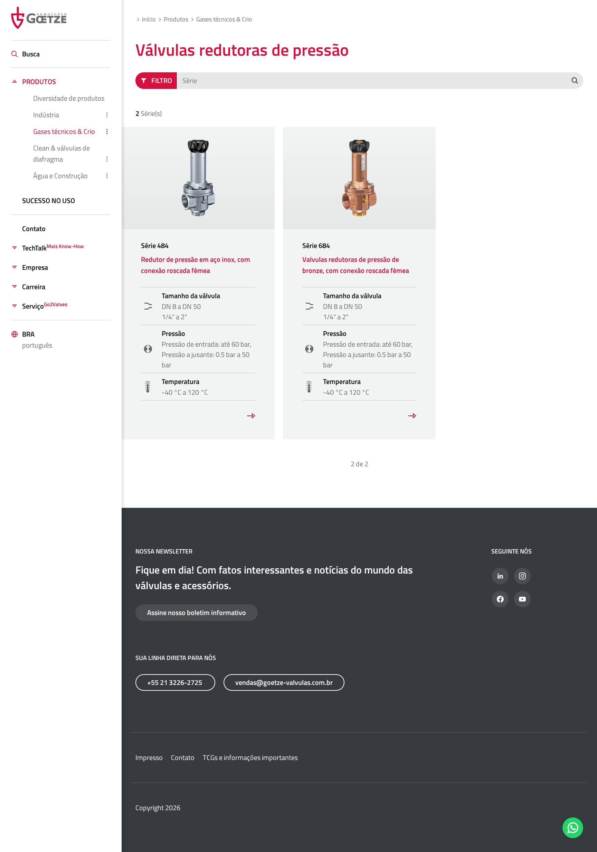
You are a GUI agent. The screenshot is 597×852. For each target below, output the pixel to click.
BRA (37, 339)
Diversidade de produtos (68, 98)
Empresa (35, 267)
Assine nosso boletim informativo (196, 612)
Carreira (33, 286)
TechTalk (53, 247)
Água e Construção (60, 175)
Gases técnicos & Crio (64, 131)
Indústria (46, 114)
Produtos (39, 81)
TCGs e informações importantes (250, 757)
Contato (34, 228)
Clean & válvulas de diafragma (61, 153)
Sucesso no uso (48, 200)
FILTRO (161, 80)
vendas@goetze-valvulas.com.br (284, 682)
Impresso (149, 757)
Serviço (44, 306)
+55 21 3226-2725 (175, 682)
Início (149, 19)
